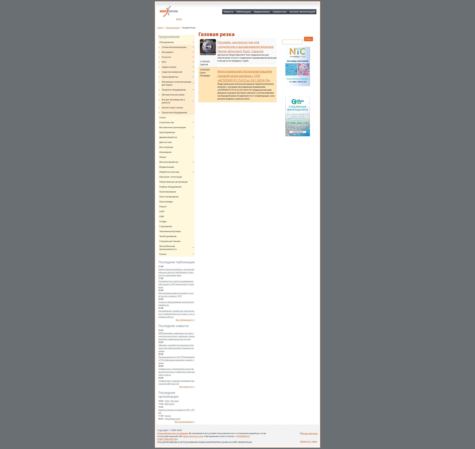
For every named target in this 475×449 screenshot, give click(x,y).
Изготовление (166, 147)
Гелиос (168, 415)
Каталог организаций (302, 11)
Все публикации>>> (185, 320)
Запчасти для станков (172, 107)
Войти (179, 19)
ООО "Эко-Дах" (172, 401)
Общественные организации (173, 181)
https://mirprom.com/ (193, 436)
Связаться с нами (308, 441)
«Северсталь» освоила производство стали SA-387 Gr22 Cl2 (176, 382)
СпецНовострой (172, 418)
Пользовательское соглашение (172, 433)
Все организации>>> (185, 421)
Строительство (166, 122)
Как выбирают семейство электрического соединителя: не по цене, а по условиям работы (176, 314)
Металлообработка (168, 162)
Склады (162, 221)
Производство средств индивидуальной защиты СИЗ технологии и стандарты (176, 284)
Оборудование (166, 42)
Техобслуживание (168, 236)
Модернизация (166, 167)
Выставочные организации (172, 127)
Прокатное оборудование (174, 112)
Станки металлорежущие (174, 47)
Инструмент (168, 52)
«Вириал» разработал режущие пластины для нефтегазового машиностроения (176, 348)
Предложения (262, 11)
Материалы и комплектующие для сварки (177, 83)
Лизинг (162, 157)
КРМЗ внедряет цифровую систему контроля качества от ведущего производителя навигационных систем (176, 336)
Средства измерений (172, 72)
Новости (228, 11)
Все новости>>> (187, 386)
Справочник (280, 11)
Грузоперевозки (167, 132)
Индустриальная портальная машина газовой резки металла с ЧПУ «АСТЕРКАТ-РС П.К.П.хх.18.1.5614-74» (244, 75)
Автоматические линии (173, 94)
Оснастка (166, 57)
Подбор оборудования (170, 186)
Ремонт (163, 206)
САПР (162, 211)
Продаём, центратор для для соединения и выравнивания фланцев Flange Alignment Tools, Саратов (245, 46)
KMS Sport (169, 404)
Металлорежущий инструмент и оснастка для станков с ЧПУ (176, 295)
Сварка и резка (169, 67)
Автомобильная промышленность (168, 247)
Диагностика (165, 142)
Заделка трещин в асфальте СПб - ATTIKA (176, 411)
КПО (164, 62)
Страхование (165, 226)
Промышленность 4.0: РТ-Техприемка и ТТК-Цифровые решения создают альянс (176, 360)
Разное (162, 254)
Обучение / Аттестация (170, 176)
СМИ (161, 216)
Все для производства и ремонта (173, 101)
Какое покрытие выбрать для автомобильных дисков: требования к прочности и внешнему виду (176, 272)
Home (160, 27)
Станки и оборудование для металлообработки (176, 303)
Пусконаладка (166, 201)
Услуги (162, 117)
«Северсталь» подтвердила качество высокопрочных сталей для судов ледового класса (176, 372)
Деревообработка (168, 137)
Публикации (243, 11)
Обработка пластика (169, 172)
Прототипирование (168, 196)
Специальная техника (169, 241)
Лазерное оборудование (174, 89)
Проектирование (167, 191)
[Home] (169, 12)
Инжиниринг (165, 152)
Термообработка (170, 76)
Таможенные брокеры (170, 231)
